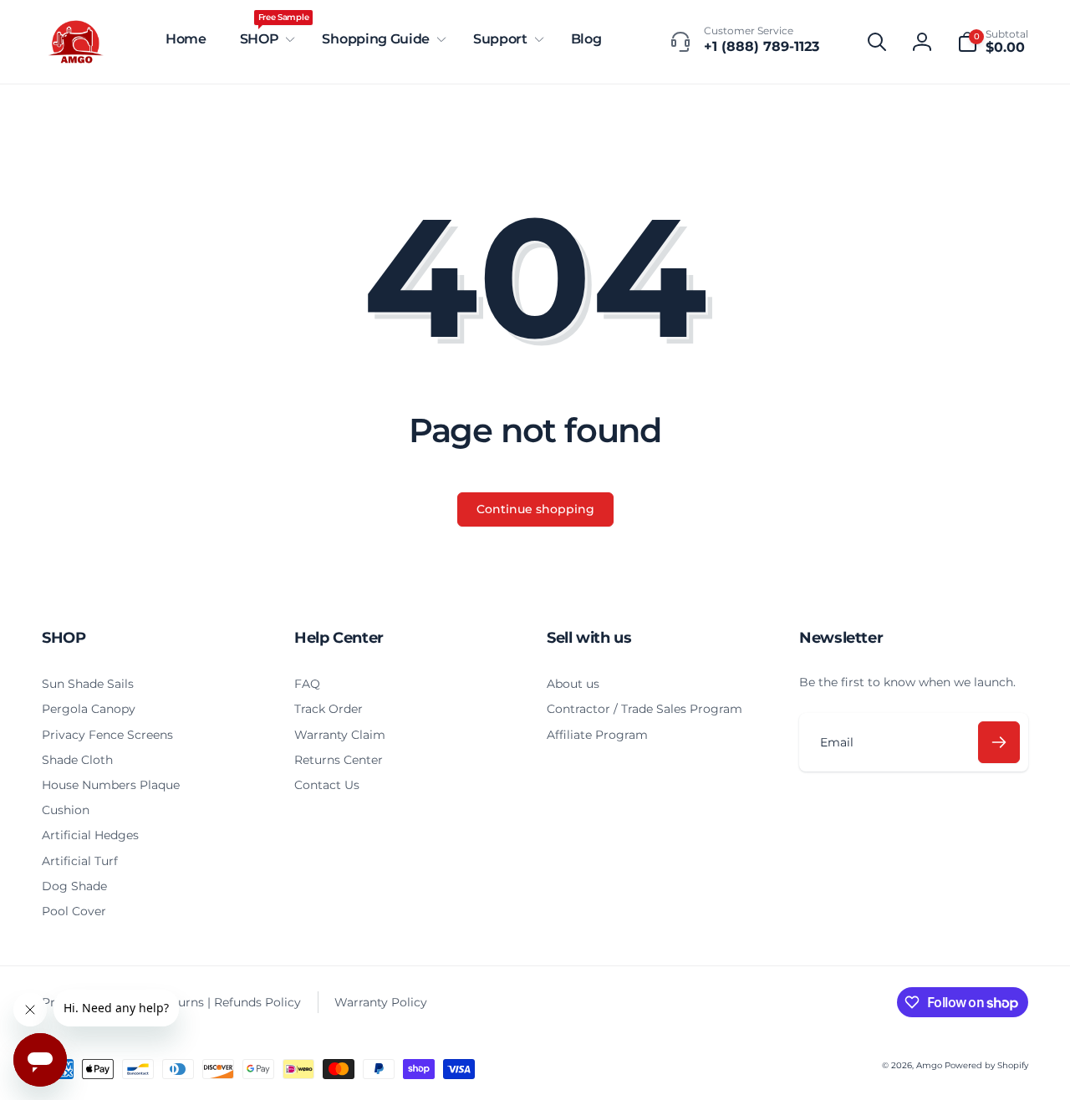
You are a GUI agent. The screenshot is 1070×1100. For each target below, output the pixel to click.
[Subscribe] (999, 742)
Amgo (929, 1065)
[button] (264, 39)
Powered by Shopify (986, 1065)
